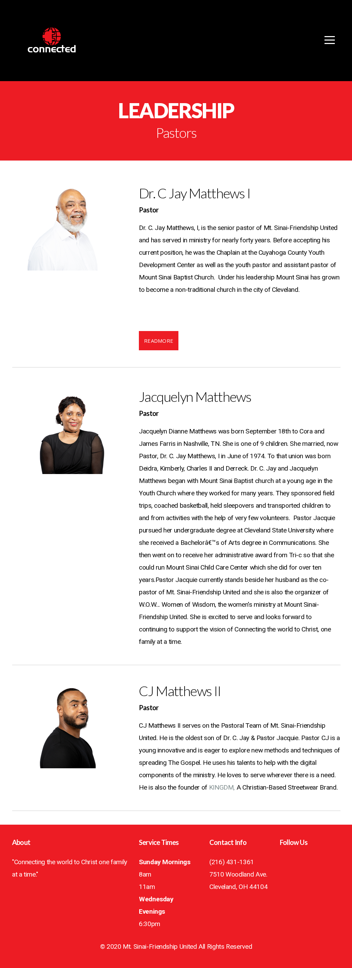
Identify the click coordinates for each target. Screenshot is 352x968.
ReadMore (158, 340)
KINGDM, (222, 787)
